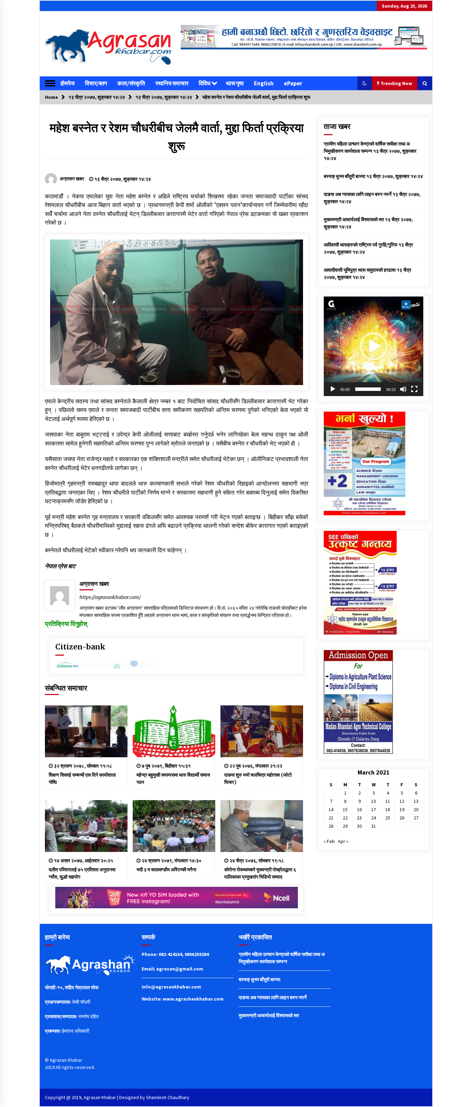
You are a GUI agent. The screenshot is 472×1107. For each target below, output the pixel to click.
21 (331, 818)
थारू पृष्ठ (235, 83)
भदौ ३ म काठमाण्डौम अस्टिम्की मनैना (166, 869)
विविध (204, 83)
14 (331, 809)
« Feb (329, 841)
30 (359, 826)
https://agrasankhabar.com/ (110, 597)
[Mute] (403, 389)
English (264, 83)
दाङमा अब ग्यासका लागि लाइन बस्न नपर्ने (357, 194)
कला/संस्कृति (131, 83)
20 (416, 809)
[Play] (332, 389)
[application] (373, 346)
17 (373, 809)
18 (387, 809)
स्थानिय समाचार (171, 83)
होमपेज (67, 83)
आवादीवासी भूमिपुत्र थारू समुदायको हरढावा (360, 270)
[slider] (368, 389)
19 (401, 809)
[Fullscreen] (414, 389)
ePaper (293, 83)
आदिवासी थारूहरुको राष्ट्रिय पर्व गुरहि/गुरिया (360, 245)
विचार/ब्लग (96, 83)
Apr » (343, 841)
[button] (364, 83)
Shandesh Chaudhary (167, 1097)
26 (401, 818)
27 (416, 818)
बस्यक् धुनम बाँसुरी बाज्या (344, 176)
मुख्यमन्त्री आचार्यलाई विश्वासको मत (354, 219)
